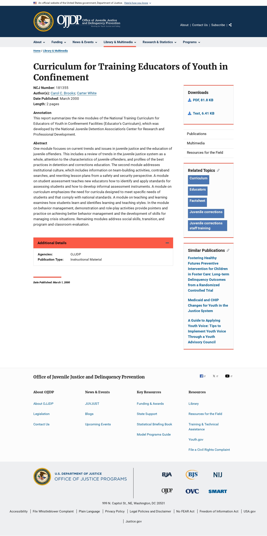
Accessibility (19, 511)
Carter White (87, 93)
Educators (198, 189)
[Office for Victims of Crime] (192, 494)
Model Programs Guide (154, 434)
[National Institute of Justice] (218, 478)
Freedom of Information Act (219, 511)
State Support (147, 414)
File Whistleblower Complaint (53, 511)
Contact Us (200, 25)
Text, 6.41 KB (203, 113)
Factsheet (197, 201)
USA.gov (250, 511)
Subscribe (218, 25)
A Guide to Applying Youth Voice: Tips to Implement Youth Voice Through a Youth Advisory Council (207, 331)
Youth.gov (196, 439)
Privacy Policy (115, 511)
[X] (217, 379)
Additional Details (52, 243)
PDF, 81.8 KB (203, 100)
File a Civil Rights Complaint (209, 450)
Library (194, 404)
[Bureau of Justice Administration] (167, 478)
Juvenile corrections (206, 212)
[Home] (88, 21)
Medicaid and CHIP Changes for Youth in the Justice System (208, 305)
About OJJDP (43, 404)
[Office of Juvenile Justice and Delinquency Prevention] (167, 494)
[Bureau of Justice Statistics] (192, 480)
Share (233, 28)
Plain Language (89, 511)
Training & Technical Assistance (204, 426)
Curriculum (199, 178)
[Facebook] (204, 379)
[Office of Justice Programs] (43, 21)
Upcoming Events (98, 424)
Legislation (41, 414)
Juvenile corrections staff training (206, 225)
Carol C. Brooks (63, 93)
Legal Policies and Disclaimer (150, 511)
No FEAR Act (185, 511)
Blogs (89, 414)
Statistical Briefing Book (154, 424)
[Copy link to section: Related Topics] (217, 170)
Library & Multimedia (55, 50)
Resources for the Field (205, 414)
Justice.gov (134, 521)
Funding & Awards (150, 404)
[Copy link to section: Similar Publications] (227, 250)
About (184, 25)
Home (36, 50)
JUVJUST (92, 404)
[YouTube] (229, 379)
